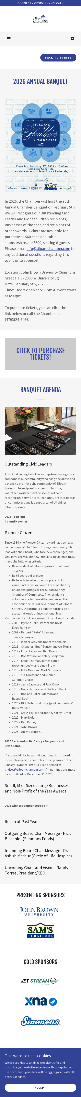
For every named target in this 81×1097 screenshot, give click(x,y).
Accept (40, 1087)
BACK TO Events (58, 57)
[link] (40, 19)
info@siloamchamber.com (48, 248)
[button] (9, 39)
